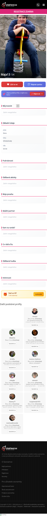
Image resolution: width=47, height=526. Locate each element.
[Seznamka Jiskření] (9, 452)
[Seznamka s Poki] (35, 333)
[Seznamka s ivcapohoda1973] (35, 396)
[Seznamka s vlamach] (35, 375)
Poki (34, 338)
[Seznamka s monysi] (35, 311)
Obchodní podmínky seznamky (34, 504)
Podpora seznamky (8, 493)
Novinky (4, 476)
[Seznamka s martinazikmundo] (12, 418)
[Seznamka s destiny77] (12, 396)
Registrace (5, 473)
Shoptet (20, 506)
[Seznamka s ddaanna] (12, 333)
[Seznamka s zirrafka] (12, 354)
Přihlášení (5, 470)
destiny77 (12, 402)
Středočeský (38, 319)
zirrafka (12, 359)
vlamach (35, 380)
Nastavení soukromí (38, 506)
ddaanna (12, 338)
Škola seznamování (8, 490)
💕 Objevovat (35, 94)
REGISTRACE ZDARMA (23, 11)
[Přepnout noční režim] (38, 5)
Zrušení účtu (6, 496)
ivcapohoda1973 (35, 402)
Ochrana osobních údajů (8, 506)
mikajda (12, 380)
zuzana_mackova (34, 359)
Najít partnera (6, 466)
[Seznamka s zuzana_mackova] (35, 354)
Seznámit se (34, 325)
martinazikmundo (12, 423)
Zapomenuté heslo (8, 486)
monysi (34, 316)
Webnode (27, 506)
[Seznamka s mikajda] (12, 375)
